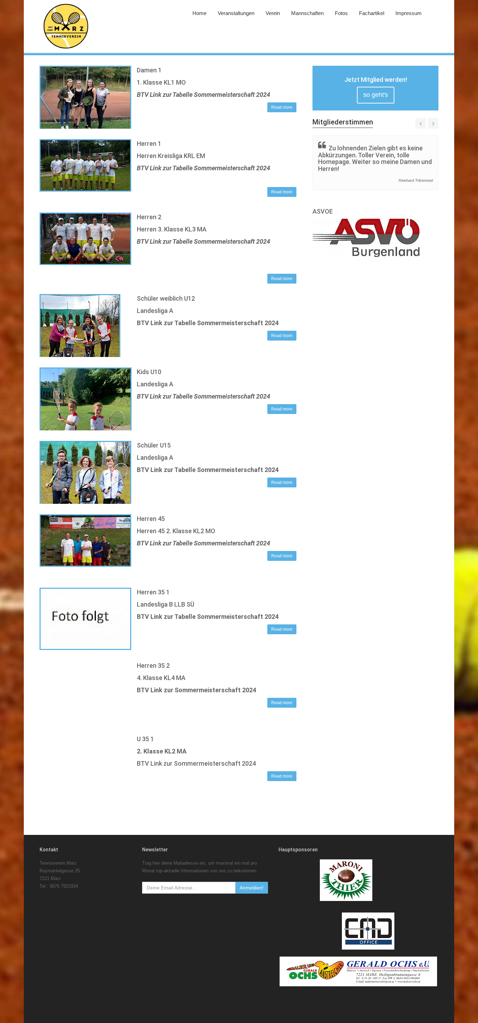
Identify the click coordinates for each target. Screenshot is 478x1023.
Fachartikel (371, 13)
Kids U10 (149, 371)
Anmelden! (251, 887)
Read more (282, 107)
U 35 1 (145, 739)
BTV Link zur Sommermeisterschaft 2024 (196, 690)
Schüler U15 (154, 445)
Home (199, 13)
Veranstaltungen (236, 13)
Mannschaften (307, 13)
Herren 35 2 (153, 665)
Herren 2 (149, 217)
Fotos (341, 13)
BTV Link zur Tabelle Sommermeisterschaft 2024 (203, 94)
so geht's (375, 94)
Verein (273, 13)
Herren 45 (151, 518)
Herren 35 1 (153, 592)
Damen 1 (149, 70)
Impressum (408, 13)
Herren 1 (149, 143)
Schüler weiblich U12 (166, 298)
